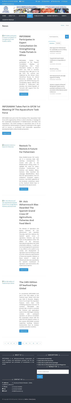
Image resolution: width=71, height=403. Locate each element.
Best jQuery (32, 399)
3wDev (26, 399)
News (30, 16)
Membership (56, 1)
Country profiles (8, 20)
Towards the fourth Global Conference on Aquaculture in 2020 (57, 60)
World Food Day (54, 69)
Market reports (53, 16)
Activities (22, 16)
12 (33, 343)
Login (38, 1)
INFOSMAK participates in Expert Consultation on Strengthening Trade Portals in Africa (28, 46)
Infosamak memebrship (45, 358)
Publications (39, 16)
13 (37, 343)
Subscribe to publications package (48, 362)
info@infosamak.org (8, 4)
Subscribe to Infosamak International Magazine (52, 364)
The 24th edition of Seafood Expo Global (28, 285)
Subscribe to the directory (45, 360)
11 (29, 343)
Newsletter (47, 1)
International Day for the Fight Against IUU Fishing (57, 76)
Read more (23, 94)
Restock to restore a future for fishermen (28, 148)
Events (64, 16)
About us (13, 16)
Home (4, 16)
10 (26, 343)
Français (65, 1)
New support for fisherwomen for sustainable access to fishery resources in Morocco (58, 49)
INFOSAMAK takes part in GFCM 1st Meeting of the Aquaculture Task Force (21, 109)
